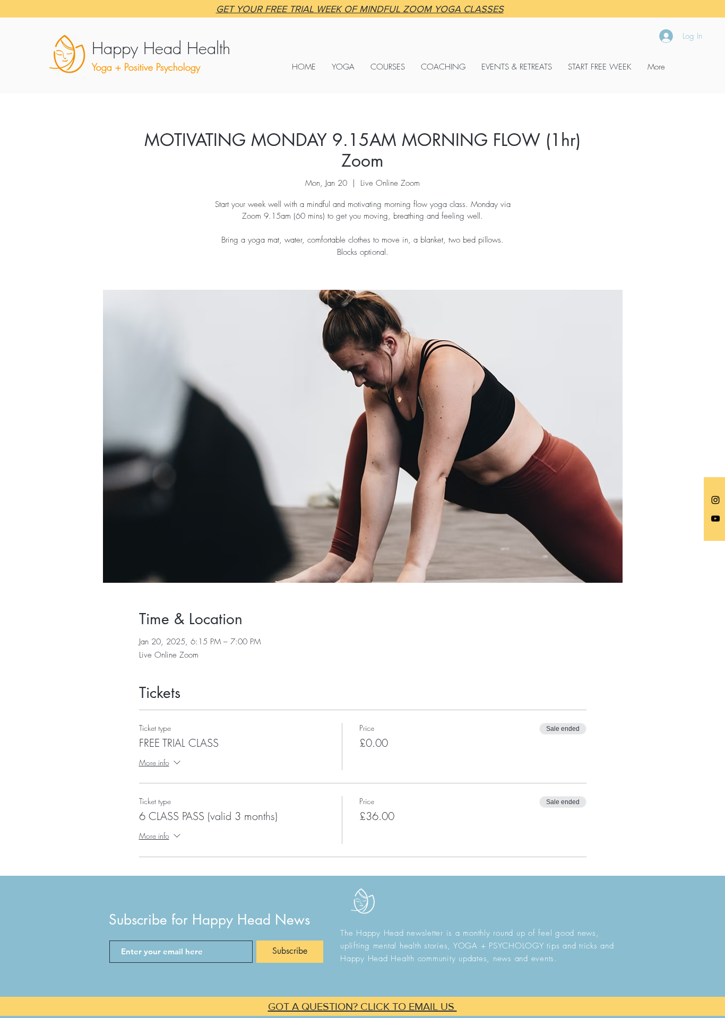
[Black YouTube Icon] (715, 518)
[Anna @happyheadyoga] (715, 500)
